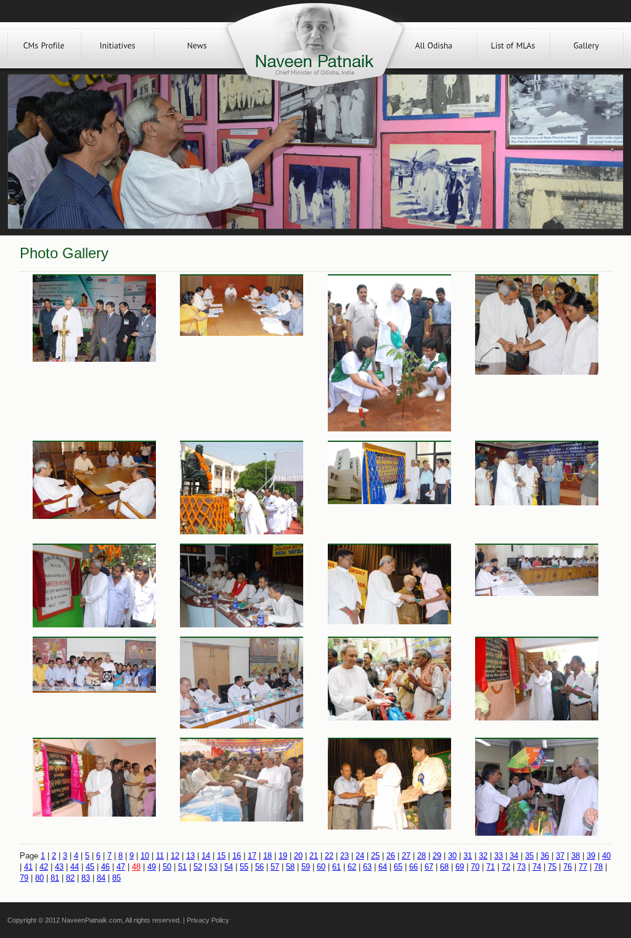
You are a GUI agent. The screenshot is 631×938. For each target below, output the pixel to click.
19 (283, 855)
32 (483, 855)
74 (536, 866)
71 (490, 866)
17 (252, 855)
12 (175, 855)
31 (467, 855)
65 (398, 866)
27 (406, 855)
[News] (197, 45)
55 (244, 866)
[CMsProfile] (44, 45)
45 (90, 866)
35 (529, 855)
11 (160, 855)
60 (321, 866)
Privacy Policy (208, 920)
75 (552, 866)
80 (39, 878)
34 (514, 855)
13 (190, 855)
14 (206, 855)
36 (544, 855)
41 (28, 866)
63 (367, 866)
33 (498, 855)
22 (329, 855)
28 (421, 855)
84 (101, 878)
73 (521, 866)
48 (136, 866)
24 (360, 855)
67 (429, 866)
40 (606, 855)
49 (151, 866)
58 (290, 866)
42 (43, 866)
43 (59, 866)
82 (70, 878)
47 (120, 866)
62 (352, 866)
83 (85, 878)
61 (336, 866)
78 (598, 866)
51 (182, 866)
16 (236, 855)
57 (275, 866)
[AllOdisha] (433, 45)
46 (105, 866)
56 (259, 866)
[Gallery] (586, 45)
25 (375, 855)
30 (452, 855)
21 (313, 855)
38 (575, 855)
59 (305, 866)
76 (567, 866)
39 (591, 855)
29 (437, 855)
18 (267, 855)
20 (298, 855)
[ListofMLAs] (513, 45)
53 (213, 866)
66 (413, 866)
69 (459, 866)
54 (228, 866)
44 (74, 866)
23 (344, 855)
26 (390, 855)
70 (475, 866)
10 (144, 855)
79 (24, 878)
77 (583, 866)
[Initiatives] (117, 45)
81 (55, 878)
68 (444, 866)
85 (116, 878)
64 (382, 866)
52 (197, 866)
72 (506, 866)
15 (221, 855)
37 (560, 855)
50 (167, 866)
